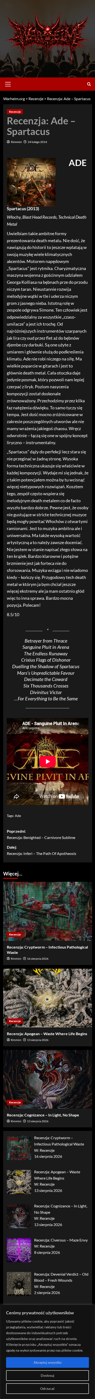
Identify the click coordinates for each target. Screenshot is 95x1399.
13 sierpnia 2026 (37, 1040)
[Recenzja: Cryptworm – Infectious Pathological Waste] (47, 911)
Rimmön (16, 142)
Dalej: (41, 850)
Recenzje (15, 111)
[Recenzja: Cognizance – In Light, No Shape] (47, 1079)
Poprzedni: (41, 834)
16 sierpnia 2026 (37, 958)
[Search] (89, 84)
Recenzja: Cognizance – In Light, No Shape (43, 1115)
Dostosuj (47, 1375)
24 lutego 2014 (37, 142)
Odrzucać (47, 1388)
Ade (18, 816)
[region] (47, 1352)
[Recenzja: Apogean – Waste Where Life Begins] (47, 998)
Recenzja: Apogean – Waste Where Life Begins (47, 1033)
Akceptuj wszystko (48, 1362)
